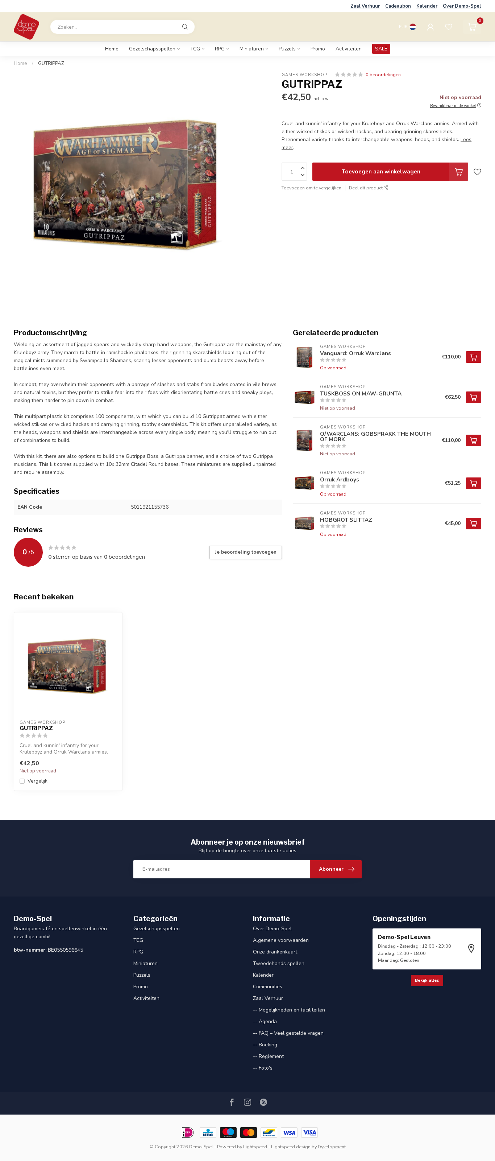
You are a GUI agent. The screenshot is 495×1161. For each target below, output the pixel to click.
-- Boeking (265, 1044)
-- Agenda (265, 1021)
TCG (195, 48)
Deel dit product (366, 188)
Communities (267, 986)
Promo (318, 48)
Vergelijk (37, 781)
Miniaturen (252, 48)
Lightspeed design (291, 1147)
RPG (220, 48)
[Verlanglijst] (448, 27)
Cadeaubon (398, 6)
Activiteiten (349, 48)
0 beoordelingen (383, 74)
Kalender (426, 6)
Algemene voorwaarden (281, 940)
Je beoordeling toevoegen (245, 552)
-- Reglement (268, 1056)
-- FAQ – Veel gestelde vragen (288, 1033)
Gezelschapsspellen (152, 48)
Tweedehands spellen (278, 963)
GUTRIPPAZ (51, 63)
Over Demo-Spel (462, 6)
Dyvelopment (332, 1147)
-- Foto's (263, 1067)
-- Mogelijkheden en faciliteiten (289, 1009)
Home (111, 48)
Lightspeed (255, 1147)
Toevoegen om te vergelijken (311, 188)
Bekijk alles (427, 980)
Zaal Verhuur (365, 6)
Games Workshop (304, 75)
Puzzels (287, 48)
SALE (381, 48)
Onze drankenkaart (275, 951)
